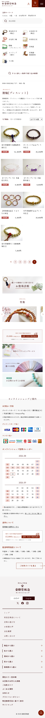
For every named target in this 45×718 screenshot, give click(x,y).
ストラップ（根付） (13, 53)
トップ (7, 612)
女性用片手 (23, 15)
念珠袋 (31, 46)
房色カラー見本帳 (9, 677)
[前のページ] (11, 262)
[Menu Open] (41, 3)
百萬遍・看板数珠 (32, 53)
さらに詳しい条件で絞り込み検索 (25, 73)
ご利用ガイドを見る (28, 565)
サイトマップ (7, 705)
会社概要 (8, 631)
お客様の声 (8, 626)
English (28, 598)
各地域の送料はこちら (10, 527)
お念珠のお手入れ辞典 (11, 681)
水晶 (10, 15)
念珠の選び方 (9, 622)
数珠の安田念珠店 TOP (9, 83)
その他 (11, 61)
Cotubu (5, 15)
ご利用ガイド (7, 685)
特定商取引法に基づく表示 (13, 701)
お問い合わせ (9, 636)
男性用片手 (32, 15)
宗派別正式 (33, 39)
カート (35, 5)
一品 (15, 15)
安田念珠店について (12, 617)
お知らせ (5, 693)
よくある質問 (7, 689)
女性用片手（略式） (33, 32)
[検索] (5, 20)
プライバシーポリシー (11, 697)
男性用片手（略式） (13, 32)
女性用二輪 (13, 39)
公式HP (16, 598)
